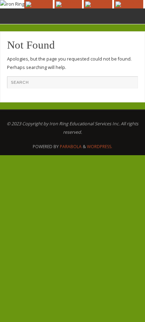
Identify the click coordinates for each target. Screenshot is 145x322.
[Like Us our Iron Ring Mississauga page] (38, 4)
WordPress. (99, 147)
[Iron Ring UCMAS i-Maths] (128, 4)
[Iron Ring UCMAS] (68, 4)
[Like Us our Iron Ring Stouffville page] (98, 4)
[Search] (129, 84)
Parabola (71, 147)
